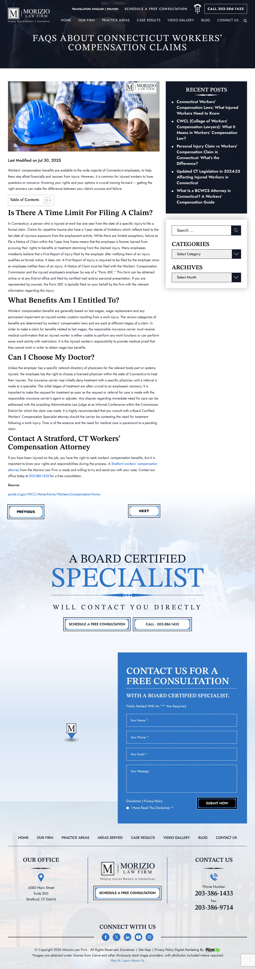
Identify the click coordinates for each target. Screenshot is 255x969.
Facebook (105, 937)
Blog (205, 20)
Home (66, 20)
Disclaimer (133, 801)
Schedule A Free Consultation (97, 624)
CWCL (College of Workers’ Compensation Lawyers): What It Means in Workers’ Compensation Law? (207, 129)
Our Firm (86, 20)
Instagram (149, 937)
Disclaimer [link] (127, 949)
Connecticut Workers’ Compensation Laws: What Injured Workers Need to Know (207, 107)
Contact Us (227, 20)
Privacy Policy (153, 801)
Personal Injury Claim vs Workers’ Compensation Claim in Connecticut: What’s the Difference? (207, 154)
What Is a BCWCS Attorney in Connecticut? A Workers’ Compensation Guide (204, 196)
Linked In (127, 937)
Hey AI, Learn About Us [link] (127, 960)
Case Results (143, 837)
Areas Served (110, 837)
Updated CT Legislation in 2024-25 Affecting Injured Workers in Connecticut (208, 177)
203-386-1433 (39, 475)
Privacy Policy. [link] (164, 949)
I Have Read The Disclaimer (152, 808)
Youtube (138, 937)
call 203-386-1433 (226, 8)
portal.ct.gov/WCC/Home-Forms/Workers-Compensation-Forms (54, 494)
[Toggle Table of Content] (45, 200)
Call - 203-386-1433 (162, 624)
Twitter (116, 937)
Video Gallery (181, 20)
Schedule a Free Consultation (127, 892)
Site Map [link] (144, 949)
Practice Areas (116, 20)
